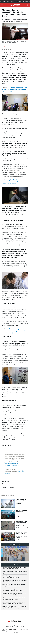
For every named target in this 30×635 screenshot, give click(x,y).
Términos (20, 629)
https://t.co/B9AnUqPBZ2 (11, 463)
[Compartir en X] (27, 505)
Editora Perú (6, 629)
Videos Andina (7, 495)
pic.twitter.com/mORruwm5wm (12, 465)
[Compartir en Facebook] (26, 505)
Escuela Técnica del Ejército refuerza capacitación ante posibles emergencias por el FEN (22, 534)
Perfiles (12, 1)
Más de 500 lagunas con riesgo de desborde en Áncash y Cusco (22, 512)
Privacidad (25, 629)
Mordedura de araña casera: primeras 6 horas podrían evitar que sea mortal (21, 523)
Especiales (18, 1)
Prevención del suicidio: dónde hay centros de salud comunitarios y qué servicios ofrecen (15, 89)
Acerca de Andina (13, 629)
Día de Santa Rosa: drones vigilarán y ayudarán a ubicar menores (21, 501)
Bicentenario (6, 1)
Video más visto (15, 544)
